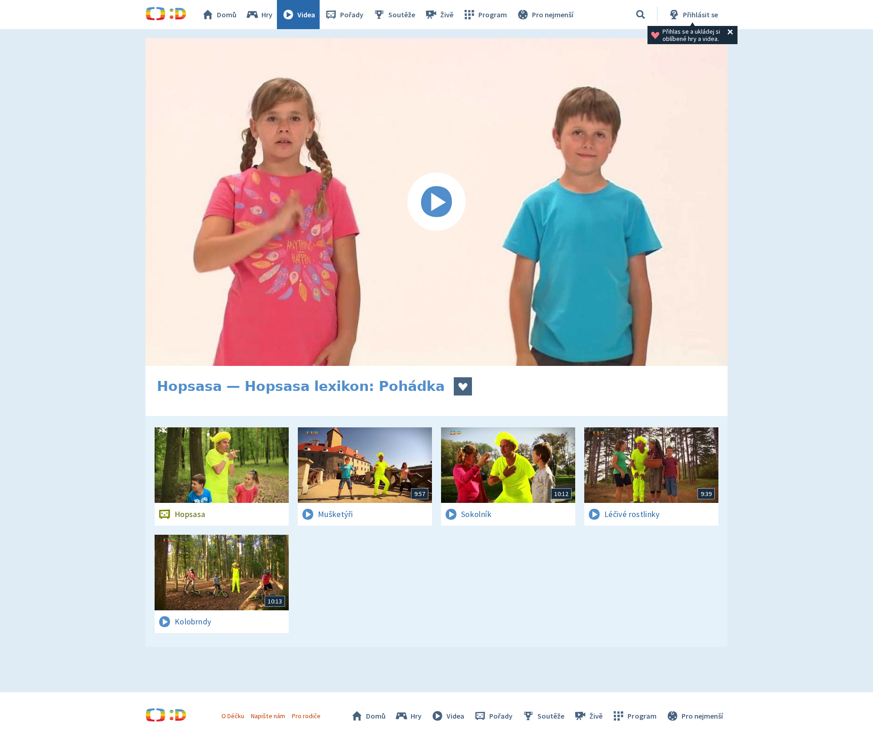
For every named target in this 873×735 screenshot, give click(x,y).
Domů (226, 14)
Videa (306, 14)
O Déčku (232, 716)
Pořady (351, 14)
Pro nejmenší (552, 14)
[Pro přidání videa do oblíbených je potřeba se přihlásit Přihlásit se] (463, 386)
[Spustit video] (437, 202)
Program (492, 14)
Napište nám (268, 716)
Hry (266, 14)
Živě (446, 14)
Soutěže (401, 14)
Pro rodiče (306, 716)
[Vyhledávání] (640, 14)
